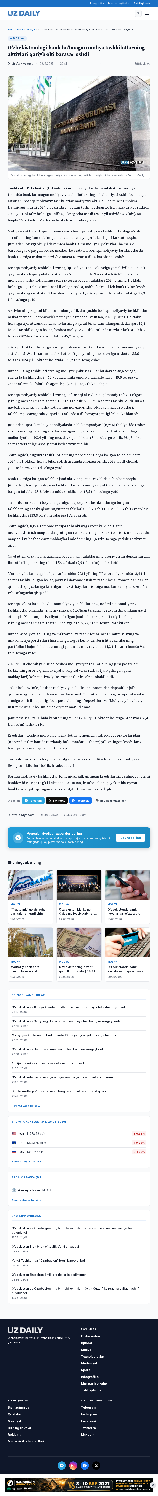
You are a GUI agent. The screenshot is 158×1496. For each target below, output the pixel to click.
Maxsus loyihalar (119, 3)
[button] (138, 13)
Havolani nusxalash (113, 800)
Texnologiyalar (92, 1356)
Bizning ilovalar (19, 1428)
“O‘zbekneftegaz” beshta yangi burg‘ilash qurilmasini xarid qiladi (59, 1091)
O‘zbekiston (90, 1336)
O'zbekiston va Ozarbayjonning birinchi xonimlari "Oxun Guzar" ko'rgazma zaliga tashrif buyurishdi (75, 1291)
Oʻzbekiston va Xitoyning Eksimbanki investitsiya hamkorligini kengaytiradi (66, 1021)
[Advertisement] (79, 1485)
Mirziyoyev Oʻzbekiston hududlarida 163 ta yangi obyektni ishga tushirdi (64, 1035)
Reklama (14, 1434)
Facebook (82, 800)
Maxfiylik (15, 1421)
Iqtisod (86, 1343)
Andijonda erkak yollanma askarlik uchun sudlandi (48, 1063)
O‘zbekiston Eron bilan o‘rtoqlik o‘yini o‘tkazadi (45, 1246)
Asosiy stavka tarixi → (26, 1200)
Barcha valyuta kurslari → (29, 1161)
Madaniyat (89, 1363)
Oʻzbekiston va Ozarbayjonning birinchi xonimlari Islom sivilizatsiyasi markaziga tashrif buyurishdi (74, 1230)
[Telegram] (62, 1465)
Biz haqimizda (18, 1407)
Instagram (89, 1414)
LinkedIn (87, 1434)
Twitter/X (59, 800)
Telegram (35, 800)
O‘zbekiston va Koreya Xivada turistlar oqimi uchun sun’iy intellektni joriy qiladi (69, 1007)
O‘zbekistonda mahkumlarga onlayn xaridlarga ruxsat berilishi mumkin (62, 1077)
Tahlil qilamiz (142, 3)
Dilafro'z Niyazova (20, 63)
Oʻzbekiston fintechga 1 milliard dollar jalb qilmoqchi (49, 1274)
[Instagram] (73, 1465)
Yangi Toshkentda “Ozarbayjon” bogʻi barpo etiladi (49, 1260)
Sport (85, 1370)
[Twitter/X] (96, 1465)
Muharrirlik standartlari (26, 1441)
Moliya (31, 29)
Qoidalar (14, 1414)
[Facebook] (85, 1465)
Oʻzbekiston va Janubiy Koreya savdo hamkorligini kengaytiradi (58, 1049)
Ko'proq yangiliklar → (26, 1105)
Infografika (97, 3)
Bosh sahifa (15, 29)
